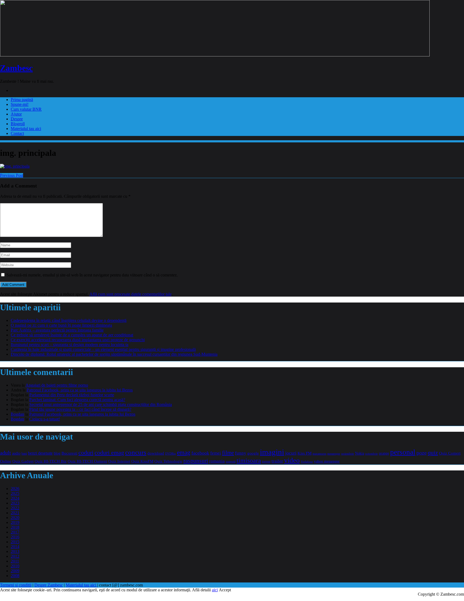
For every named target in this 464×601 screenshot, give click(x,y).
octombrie (371, 453)
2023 (15, 503)
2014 (15, 546)
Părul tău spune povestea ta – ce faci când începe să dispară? (80, 409)
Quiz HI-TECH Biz (51, 461)
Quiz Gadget (23, 461)
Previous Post (11, 175)
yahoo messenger (327, 461)
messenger (333, 453)
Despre (17, 119)
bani (24, 453)
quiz (433, 452)
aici (215, 590)
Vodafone (307, 461)
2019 (15, 522)
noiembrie (347, 453)
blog (57, 453)
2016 (15, 537)
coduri (85, 452)
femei (215, 453)
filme (228, 453)
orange (384, 453)
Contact (17, 133)
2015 (15, 541)
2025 (15, 493)
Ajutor (16, 114)
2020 (15, 517)
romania (217, 461)
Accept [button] (225, 590)
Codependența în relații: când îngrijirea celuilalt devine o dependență (68, 320)
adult (5, 453)
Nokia (359, 453)
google (253, 453)
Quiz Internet (119, 461)
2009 (15, 570)
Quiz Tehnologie (168, 461)
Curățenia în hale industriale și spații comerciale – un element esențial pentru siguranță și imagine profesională (103, 349)
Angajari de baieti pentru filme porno (57, 385)
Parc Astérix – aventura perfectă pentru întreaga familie (57, 330)
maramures (319, 453)
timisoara (249, 460)
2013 (15, 551)
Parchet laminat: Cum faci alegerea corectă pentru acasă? (77, 399)
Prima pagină (22, 99)
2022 (15, 508)
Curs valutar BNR (26, 109)
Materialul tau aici (26, 128)
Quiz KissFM (142, 461)
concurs (135, 452)
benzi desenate (40, 453)
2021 (15, 512)
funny (240, 453)
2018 (15, 527)
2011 (15, 561)
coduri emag (109, 452)
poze (421, 453)
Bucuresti (69, 453)
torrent (266, 461)
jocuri (290, 453)
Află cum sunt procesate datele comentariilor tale (130, 294)
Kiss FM (304, 453)
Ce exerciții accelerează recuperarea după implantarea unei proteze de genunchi (78, 339)
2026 (15, 488)
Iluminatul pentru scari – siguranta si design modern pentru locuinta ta (69, 344)
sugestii (230, 461)
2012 (15, 556)
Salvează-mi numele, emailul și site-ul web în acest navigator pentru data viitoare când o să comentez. (92, 275)
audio (16, 453)
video (292, 460)
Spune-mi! (19, 104)
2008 (15, 575)
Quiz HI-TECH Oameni (87, 461)
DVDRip (170, 453)
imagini (272, 452)
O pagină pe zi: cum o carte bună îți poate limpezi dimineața (61, 325)
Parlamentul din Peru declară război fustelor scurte (71, 395)
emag (183, 452)
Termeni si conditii (15, 585)
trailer (277, 461)
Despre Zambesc (48, 585)
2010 (15, 566)
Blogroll (18, 123)
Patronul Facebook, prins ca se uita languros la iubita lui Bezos (80, 390)
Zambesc (16, 68)
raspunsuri (195, 460)
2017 (15, 532)
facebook (200, 453)
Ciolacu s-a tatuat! (44, 419)
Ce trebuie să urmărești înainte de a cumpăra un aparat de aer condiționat (72, 335)
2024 (15, 498)
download (155, 453)
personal (402, 452)
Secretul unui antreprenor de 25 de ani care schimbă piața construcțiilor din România (100, 404)
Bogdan (17, 414)
